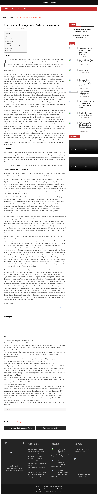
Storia (8, 410)
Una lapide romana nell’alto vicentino (85, 114)
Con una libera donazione (81, 35)
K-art (43, 491)
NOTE (9, 50)
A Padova (10, 43)
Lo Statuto (31, 489)
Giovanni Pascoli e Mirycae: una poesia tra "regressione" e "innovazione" (60, 453)
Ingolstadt (10, 41)
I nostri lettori (84, 70)
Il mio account (65, 489)
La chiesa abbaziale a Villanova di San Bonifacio (59, 463)
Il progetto (39, 489)
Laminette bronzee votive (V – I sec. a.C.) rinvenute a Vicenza (85, 51)
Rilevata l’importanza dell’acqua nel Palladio (59, 473)
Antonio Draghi (20, 28)
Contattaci (56, 489)
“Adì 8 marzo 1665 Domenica (16, 46)
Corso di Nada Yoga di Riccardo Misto (86, 61)
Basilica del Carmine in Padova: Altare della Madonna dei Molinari (86, 104)
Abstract (9, 39)
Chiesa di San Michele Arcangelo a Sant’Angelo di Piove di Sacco (86, 83)
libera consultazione (18, 410)
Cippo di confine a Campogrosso (85, 92)
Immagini (10, 48)
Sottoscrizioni (47, 489)
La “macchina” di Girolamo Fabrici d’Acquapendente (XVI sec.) (85, 126)
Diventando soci (81, 37)
